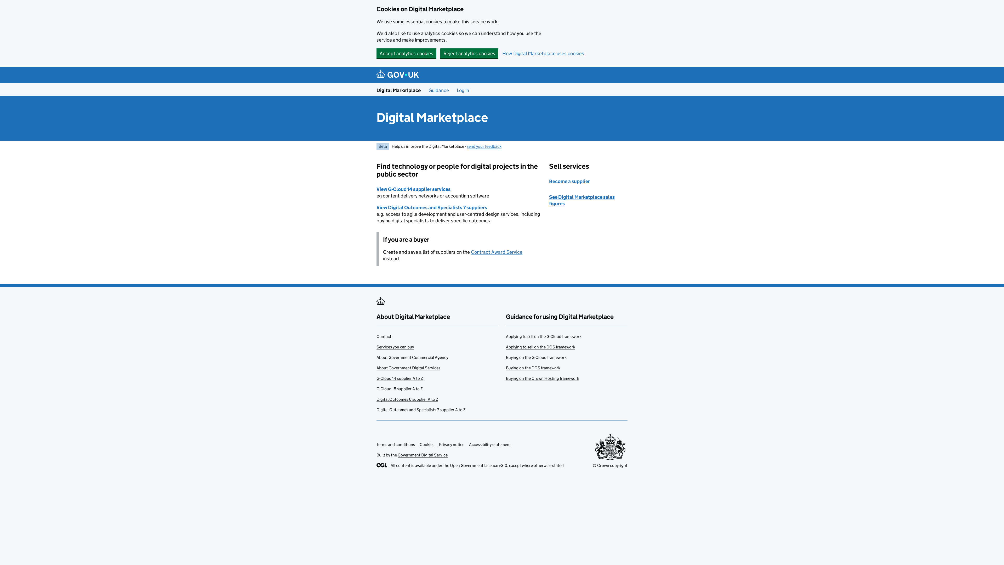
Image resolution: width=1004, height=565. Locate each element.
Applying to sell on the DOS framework (540, 346)
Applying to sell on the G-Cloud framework (543, 336)
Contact (383, 336)
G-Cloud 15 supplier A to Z (399, 388)
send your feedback (484, 146)
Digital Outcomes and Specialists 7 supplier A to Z (421, 409)
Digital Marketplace (398, 90)
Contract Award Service (496, 252)
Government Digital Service (423, 455)
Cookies (427, 444)
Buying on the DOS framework (533, 367)
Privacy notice (451, 444)
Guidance (439, 90)
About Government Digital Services (408, 367)
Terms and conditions (395, 444)
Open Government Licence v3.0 (478, 465)
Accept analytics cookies (406, 53)
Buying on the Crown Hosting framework (542, 378)
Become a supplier (569, 181)
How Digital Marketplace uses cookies (543, 53)
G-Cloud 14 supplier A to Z (399, 378)
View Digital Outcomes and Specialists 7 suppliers (431, 208)
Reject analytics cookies (469, 53)
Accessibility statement (490, 444)
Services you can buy (395, 346)
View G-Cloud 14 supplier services (413, 189)
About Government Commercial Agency (412, 357)
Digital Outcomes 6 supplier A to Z (407, 399)
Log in (463, 90)
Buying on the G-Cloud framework (536, 357)
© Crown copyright (610, 465)
